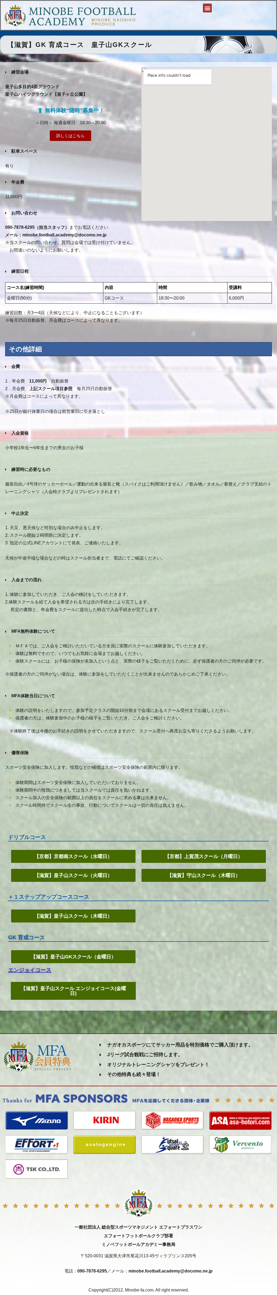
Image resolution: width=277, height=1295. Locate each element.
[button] (207, 8)
